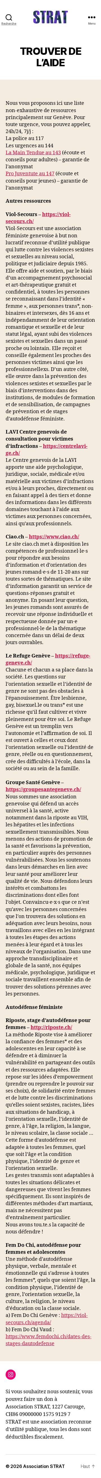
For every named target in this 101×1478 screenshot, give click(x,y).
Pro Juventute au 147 (30, 174)
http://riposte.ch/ (51, 1027)
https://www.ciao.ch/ (54, 537)
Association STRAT (44, 1466)
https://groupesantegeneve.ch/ (43, 789)
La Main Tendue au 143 (33, 153)
